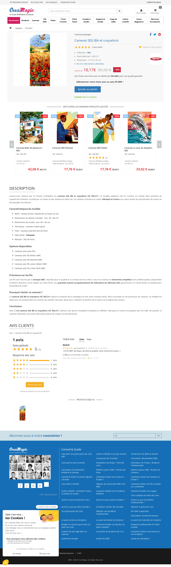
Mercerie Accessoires (155, 20)
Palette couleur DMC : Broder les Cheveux (145, 471)
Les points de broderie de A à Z (110, 531)
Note (89, 339)
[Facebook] (20, 486)
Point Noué (74, 20)
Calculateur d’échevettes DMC (144, 458)
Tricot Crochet (63, 20)
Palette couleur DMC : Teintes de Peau (110, 471)
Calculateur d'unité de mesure (144, 515)
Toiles (52, 20)
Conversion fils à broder (107, 458)
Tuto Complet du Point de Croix (145, 495)
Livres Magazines (138, 20)
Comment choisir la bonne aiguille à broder (76, 478)
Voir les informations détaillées (90, 64)
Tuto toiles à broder (70, 484)
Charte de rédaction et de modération (35, 391)
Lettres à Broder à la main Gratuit (111, 454)
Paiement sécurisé (66, 553)
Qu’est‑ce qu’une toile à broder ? (75, 507)
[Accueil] (10, 28)
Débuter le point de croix (142, 507)
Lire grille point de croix (72, 511)
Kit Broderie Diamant (19, 2)
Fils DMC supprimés (140, 511)
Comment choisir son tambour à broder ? (145, 478)
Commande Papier (67, 2)
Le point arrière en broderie (73, 520)
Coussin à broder (86, 20)
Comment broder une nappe (144, 491)
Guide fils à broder (69, 538)
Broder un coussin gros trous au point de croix (75, 525)
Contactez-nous (154, 2)
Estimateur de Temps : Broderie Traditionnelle (145, 464)
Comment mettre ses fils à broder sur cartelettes (146, 485)
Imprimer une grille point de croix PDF (76, 455)
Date (81, 339)
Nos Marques (51, 2)
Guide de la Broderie (140, 538)
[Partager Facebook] (150, 35)
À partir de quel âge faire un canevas (74, 532)
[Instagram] (26, 486)
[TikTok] (46, 486)
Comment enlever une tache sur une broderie (145, 532)
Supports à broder (100, 20)
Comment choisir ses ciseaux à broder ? (110, 478)
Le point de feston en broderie (109, 520)
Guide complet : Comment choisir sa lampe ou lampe (76, 492)
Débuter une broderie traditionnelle (106, 512)
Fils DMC (45, 20)
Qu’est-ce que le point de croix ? (75, 499)
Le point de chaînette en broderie (146, 520)
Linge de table (113, 20)
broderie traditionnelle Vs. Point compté (145, 525)
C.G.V (79, 553)
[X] (40, 486)
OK (158, 435)
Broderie (25, 20)
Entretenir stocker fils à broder (110, 507)
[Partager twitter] (154, 35)
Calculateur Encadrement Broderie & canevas (72, 471)
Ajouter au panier (87, 89)
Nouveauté (14, 20)
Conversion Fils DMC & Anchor (144, 454)
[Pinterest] (33, 486)
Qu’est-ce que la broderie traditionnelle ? (142, 501)
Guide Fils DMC (103, 538)
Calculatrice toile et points (73, 462)
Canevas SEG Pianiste (62, 147)
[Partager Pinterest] (159, 35)
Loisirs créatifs (125, 20)
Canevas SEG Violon (97, 147)
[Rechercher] (120, 11)
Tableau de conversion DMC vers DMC (110, 485)
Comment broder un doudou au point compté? (110, 525)
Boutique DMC (37, 2)
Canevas (35, 20)
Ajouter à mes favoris (152, 47)
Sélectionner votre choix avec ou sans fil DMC (99, 81)
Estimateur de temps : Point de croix (110, 464)
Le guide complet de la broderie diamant (110, 492)
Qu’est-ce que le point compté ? (110, 499)
